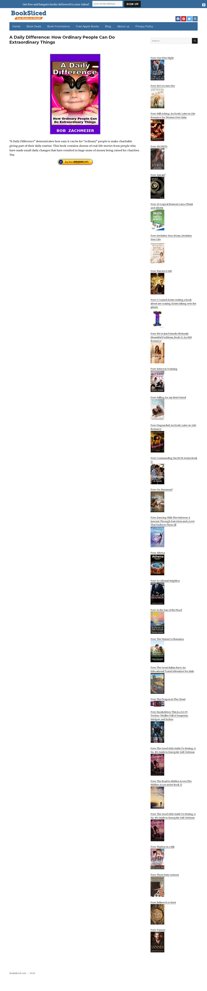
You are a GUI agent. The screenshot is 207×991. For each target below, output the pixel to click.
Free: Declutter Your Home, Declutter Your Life (171, 237)
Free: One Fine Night (162, 57)
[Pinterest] (183, 18)
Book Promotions (58, 26)
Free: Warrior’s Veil (161, 271)
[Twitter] (189, 18)
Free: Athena (158, 552)
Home (16, 26)
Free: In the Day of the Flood (166, 610)
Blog (108, 26)
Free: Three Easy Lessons (165, 874)
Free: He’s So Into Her (163, 85)
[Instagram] (195, 18)
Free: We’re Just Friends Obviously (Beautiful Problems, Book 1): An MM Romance (171, 337)
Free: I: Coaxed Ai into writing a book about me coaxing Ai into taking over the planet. (173, 303)
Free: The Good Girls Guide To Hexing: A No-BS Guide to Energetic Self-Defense (173, 750)
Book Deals (34, 26)
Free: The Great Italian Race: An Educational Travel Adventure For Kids (172, 669)
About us (123, 26)
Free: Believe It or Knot (163, 902)
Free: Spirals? (158, 175)
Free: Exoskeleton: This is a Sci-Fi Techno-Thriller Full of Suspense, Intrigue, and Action (169, 716)
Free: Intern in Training (164, 368)
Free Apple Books (87, 26)
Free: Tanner (158, 929)
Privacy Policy (144, 26)
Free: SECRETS (159, 146)
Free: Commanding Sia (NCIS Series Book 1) (174, 460)
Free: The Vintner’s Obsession (167, 639)
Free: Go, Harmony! (162, 489)
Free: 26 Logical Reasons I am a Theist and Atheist (172, 206)
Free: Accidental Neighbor (165, 580)
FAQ (177, 974)
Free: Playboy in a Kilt (162, 846)
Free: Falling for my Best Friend (168, 397)
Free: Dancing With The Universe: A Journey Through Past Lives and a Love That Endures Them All (173, 521)
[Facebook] (178, 18)
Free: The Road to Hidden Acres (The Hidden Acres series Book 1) (171, 783)
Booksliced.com (17, 973)
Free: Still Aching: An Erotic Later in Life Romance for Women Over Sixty (173, 115)
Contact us (165, 974)
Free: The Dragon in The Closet (168, 699)
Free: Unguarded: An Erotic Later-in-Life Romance (173, 427)
